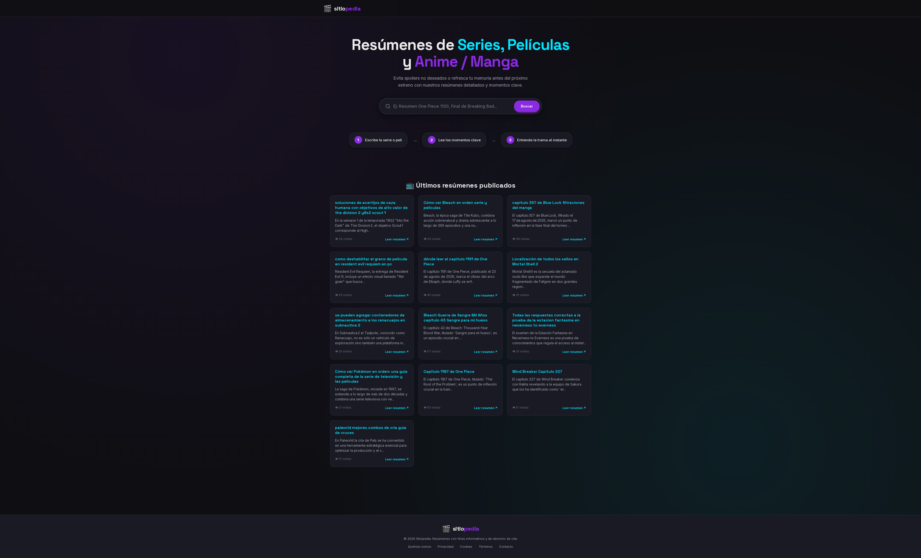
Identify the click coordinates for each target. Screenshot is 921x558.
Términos (486, 546)
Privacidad (446, 546)
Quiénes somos (419, 546)
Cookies (466, 546)
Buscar (527, 106)
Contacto (506, 546)
